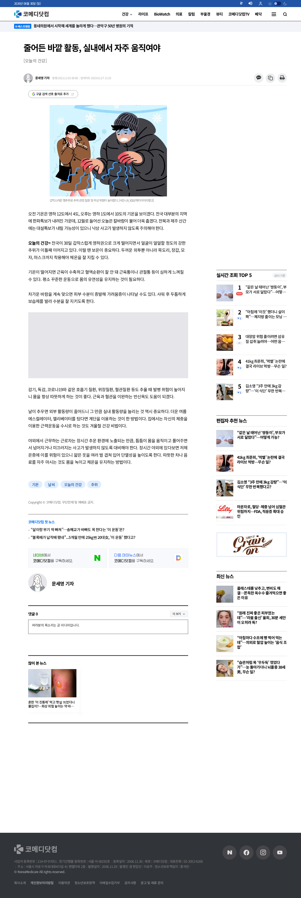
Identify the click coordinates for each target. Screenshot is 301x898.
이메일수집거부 (109, 882)
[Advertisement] (251, 758)
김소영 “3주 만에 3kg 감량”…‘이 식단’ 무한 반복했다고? (265, 388)
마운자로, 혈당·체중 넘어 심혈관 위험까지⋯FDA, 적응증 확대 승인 (261, 511)
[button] (243, 3)
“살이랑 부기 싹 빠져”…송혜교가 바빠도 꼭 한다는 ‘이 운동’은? (77, 529)
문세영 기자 (63, 583)
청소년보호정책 (85, 882)
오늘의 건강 (73, 484)
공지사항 (130, 882)
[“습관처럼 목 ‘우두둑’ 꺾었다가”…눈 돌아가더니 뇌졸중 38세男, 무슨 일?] (224, 668)
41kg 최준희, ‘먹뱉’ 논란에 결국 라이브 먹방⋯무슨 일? (266, 364)
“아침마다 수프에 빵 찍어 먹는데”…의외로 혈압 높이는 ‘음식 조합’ (262, 642)
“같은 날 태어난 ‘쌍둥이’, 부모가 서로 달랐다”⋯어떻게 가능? (266, 289)
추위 (94, 484)
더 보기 (177, 614)
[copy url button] (270, 78)
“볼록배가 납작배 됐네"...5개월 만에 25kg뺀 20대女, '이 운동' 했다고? (83, 537)
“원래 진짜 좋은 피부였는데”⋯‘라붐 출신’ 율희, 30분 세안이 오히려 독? (261, 617)
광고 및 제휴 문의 (152, 882)
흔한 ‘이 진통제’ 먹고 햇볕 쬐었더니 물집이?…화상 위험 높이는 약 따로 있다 (51, 704)
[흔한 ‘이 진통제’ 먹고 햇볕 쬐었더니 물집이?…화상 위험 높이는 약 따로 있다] (52, 683)
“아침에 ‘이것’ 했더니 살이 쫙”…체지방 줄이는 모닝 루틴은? (266, 314)
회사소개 (20, 882)
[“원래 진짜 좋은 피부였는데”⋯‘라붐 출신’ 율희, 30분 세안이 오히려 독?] (224, 618)
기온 (35, 484)
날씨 (51, 484)
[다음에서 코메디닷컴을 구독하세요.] (148, 558)
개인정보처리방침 (41, 882)
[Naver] (229, 853)
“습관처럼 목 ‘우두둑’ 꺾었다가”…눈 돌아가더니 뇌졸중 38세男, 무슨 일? (261, 667)
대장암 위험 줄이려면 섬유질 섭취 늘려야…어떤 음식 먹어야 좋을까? (265, 339)
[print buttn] (282, 78)
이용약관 (64, 882)
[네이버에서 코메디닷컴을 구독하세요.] (67, 558)
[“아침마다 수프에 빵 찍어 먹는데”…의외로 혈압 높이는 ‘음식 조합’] (224, 643)
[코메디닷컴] (246, 853)
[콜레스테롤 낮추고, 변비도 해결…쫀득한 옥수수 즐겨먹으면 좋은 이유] (224, 594)
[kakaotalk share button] (258, 78)
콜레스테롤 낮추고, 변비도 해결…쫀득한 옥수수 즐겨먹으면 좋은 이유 (261, 592)
